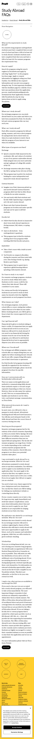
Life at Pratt (4, 693)
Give (18, 4)
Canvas (20, 686)
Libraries (20, 702)
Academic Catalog (22, 699)
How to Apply (6, 664)
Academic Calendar (23, 700)
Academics (5, 20)
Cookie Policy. (15, 722)
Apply (23, 4)
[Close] (30, 708)
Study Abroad (14, 20)
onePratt (20, 688)
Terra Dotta (6, 106)
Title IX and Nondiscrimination (6, 698)
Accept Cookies (17, 727)
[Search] (28, 4)
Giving (3, 702)
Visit (21, 674)
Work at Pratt (5, 703)
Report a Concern (22, 692)
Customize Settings (17, 732)
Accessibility (5, 695)
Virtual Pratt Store (22, 704)
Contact (6, 674)
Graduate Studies (6, 690)
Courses (4, 692)
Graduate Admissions (7, 686)
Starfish (20, 695)
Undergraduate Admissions (8, 685)
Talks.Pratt (20, 697)
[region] (17, 722)
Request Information (21, 664)
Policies (20, 690)
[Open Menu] (31, 4)
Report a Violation (22, 693)
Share (7, 34)
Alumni (3, 700)
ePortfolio (20, 685)
